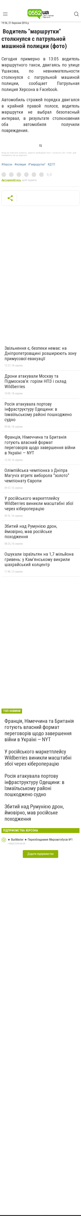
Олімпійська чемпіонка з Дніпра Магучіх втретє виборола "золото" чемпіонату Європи (37, 475)
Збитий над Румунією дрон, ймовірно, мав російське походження (31, 531)
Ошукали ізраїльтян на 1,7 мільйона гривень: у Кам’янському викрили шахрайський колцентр (39, 559)
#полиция (20, 164)
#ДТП (51, 164)
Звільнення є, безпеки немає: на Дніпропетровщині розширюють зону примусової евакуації (40, 353)
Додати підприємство (40, 854)
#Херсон (7, 164)
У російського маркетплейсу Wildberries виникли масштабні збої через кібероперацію (39, 503)
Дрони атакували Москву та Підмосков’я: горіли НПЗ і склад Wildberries (35, 381)
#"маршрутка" (36, 164)
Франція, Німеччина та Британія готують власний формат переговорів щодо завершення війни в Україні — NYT (40, 445)
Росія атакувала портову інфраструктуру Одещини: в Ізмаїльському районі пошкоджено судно (38, 411)
